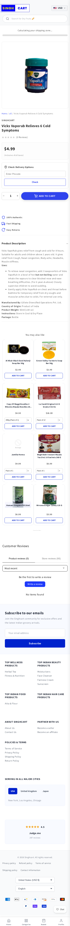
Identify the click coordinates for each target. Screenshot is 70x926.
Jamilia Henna (18, 454)
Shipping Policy (13, 756)
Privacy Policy (12, 752)
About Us (10, 728)
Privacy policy (9, 863)
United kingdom (29, 791)
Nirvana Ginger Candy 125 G (49, 505)
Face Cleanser (44, 675)
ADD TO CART (47, 196)
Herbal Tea (10, 671)
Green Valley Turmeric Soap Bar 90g (49, 362)
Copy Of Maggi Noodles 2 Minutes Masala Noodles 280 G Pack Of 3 (18, 405)
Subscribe (35, 643)
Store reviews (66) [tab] (51, 558)
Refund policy (25, 863)
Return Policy (12, 760)
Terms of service (43, 863)
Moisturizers (43, 671)
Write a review (35, 584)
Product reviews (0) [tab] (19, 558)
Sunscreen (42, 684)
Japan (46, 791)
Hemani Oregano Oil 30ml (18, 505)
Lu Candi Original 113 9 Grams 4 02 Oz (49, 405)
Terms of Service (13, 748)
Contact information (30, 870)
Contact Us (10, 732)
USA (13, 791)
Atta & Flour (11, 703)
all (10, 113)
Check (35, 182)
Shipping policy (9, 870)
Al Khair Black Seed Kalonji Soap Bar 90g (18, 362)
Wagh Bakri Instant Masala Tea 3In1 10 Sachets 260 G (49, 456)
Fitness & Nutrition (15, 675)
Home (4, 113)
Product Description (14, 243)
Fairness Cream (45, 679)
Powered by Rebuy (35, 530)
